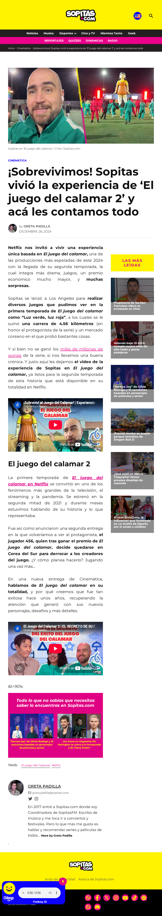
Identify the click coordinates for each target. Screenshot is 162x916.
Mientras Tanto (111, 33)
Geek (132, 33)
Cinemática (24, 48)
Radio (113, 40)
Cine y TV (88, 33)
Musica (49, 33)
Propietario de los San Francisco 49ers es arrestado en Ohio (130, 306)
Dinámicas (94, 40)
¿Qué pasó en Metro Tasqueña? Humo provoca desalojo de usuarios (128, 478)
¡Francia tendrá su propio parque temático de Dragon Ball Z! (132, 437)
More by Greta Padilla (56, 835)
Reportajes (54, 40)
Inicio (11, 48)
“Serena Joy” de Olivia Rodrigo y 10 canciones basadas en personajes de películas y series (130, 391)
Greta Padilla (37, 226)
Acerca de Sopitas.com (96, 879)
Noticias (32, 33)
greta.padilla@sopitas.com (50, 793)
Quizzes (74, 40)
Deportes (66, 33)
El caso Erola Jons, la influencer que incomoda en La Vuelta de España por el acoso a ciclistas (132, 522)
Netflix (56, 765)
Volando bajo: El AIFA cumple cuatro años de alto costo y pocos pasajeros (130, 347)
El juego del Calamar (35, 765)
